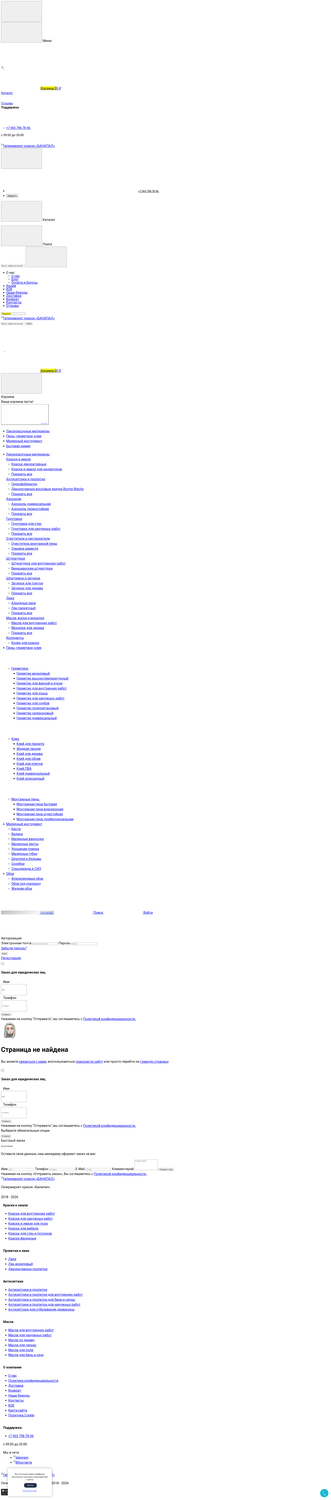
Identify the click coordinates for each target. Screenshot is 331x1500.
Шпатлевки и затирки (23, 578)
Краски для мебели (23, 1228)
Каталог (7, 93)
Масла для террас (22, 1345)
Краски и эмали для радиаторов (36, 469)
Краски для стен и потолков (30, 1233)
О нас (15, 276)
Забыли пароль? (14, 948)
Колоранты (15, 638)
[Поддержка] (21, 158)
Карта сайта (17, 1410)
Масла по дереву (21, 1340)
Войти (4, 954)
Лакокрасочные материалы (28, 454)
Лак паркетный (23, 608)
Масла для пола (20, 1350)
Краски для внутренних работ (31, 1213)
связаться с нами (32, 1061)
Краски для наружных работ (30, 1218)
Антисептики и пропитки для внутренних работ (45, 1294)
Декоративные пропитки (27, 1269)
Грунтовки (14, 519)
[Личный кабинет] (3, 329)
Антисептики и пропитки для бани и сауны (41, 1299)
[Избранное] (24, 350)
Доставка (13, 296)
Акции (11, 286)
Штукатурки (15, 558)
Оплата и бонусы (24, 282)
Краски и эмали (18, 459)
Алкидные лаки (23, 603)
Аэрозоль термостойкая (30, 509)
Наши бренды (17, 292)
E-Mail (80, 1169)
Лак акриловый (20, 1264)
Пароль (64, 943)
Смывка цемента (24, 548)
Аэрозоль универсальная (31, 504)
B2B (9, 289)
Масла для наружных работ (30, 1335)
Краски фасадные (22, 1238)
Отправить (6, 1015)
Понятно (30, 1485)
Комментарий (123, 1169)
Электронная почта (16, 943)
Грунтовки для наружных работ (36, 529)
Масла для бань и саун (26, 1355)
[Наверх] (20, 933)
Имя (6, 982)
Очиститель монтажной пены (34, 543)
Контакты (14, 302)
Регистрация (11, 958)
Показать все (21, 474)
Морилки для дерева (27, 628)
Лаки (10, 598)
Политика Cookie (30, 1491)
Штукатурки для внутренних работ (38, 563)
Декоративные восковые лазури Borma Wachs (47, 489)
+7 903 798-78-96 (18, 128)
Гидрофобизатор (24, 484)
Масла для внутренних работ (34, 623)
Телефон (9, 998)
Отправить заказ (166, 1169)
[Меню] (21, 11)
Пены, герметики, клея (23, 648)
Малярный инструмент (24, 824)
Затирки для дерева (27, 588)
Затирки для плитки (27, 583)
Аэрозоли (13, 499)
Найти (29, 324)
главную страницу (154, 1061)
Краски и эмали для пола (28, 1223)
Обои (10, 874)
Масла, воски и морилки (25, 618)
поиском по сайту (89, 1061)
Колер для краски (25, 643)
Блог (15, 279)
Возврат (12, 299)
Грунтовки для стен (26, 524)
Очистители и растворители (28, 538)
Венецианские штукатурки (32, 568)
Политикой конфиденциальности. (109, 1019)
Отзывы (7, 103)
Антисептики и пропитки (25, 479)
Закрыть (12, 195)
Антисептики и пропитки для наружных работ (44, 1304)
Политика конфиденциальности (33, 1381)
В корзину (6, 1136)
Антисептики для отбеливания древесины (41, 1309)
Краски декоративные (28, 464)
